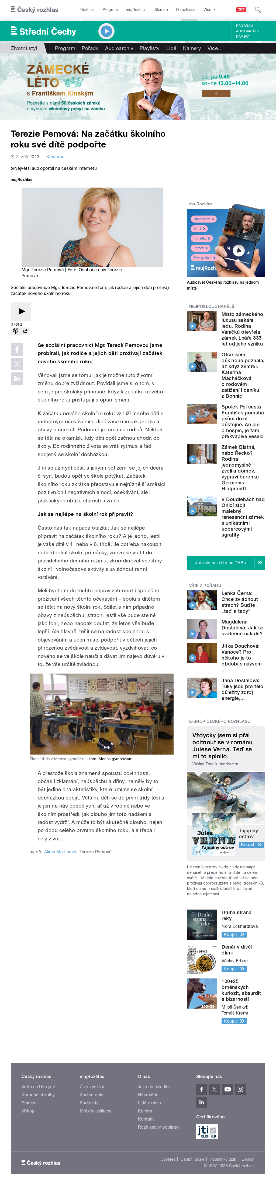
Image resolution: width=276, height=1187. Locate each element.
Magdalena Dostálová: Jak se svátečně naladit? (242, 627)
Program (110, 10)
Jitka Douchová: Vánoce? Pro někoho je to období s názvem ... (242, 657)
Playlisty (150, 48)
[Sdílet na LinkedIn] (17, 378)
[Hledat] (258, 9)
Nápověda (148, 1094)
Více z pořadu (205, 585)
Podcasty (89, 1102)
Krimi (197, 229)
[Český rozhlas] (34, 9)
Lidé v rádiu (149, 1102)
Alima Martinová (60, 851)
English (248, 1159)
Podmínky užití (223, 1159)
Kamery (243, 36)
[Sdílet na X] (17, 364)
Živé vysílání (202, 258)
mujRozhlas (136, 10)
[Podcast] (15, 331)
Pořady (90, 48)
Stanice (161, 10)
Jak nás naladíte (154, 1086)
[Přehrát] (21, 311)
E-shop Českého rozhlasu (220, 721)
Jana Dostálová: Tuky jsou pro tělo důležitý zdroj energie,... (242, 689)
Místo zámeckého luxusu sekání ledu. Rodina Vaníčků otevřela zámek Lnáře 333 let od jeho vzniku (242, 329)
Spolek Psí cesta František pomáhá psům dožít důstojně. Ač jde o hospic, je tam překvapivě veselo (243, 421)
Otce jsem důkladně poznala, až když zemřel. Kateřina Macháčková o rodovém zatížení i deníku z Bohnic (243, 375)
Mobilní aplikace (96, 1111)
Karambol (55, 156)
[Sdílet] (25, 331)
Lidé (171, 48)
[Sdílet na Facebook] (17, 349)
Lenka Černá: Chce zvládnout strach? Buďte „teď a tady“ (240, 602)
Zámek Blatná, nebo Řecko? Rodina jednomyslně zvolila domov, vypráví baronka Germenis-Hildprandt (240, 467)
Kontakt (146, 1119)
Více (215, 48)
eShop (28, 1111)
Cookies (168, 1159)
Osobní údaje (193, 1159)
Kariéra (145, 1111)
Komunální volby (38, 1094)
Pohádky (200, 238)
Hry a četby (202, 219)
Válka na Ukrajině (38, 1086)
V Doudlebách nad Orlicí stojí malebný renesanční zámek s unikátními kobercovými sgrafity (243, 517)
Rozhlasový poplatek (159, 1127)
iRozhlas (87, 10)
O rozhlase (186, 10)
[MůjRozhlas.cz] (21, 180)
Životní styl (24, 48)
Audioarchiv (247, 31)
